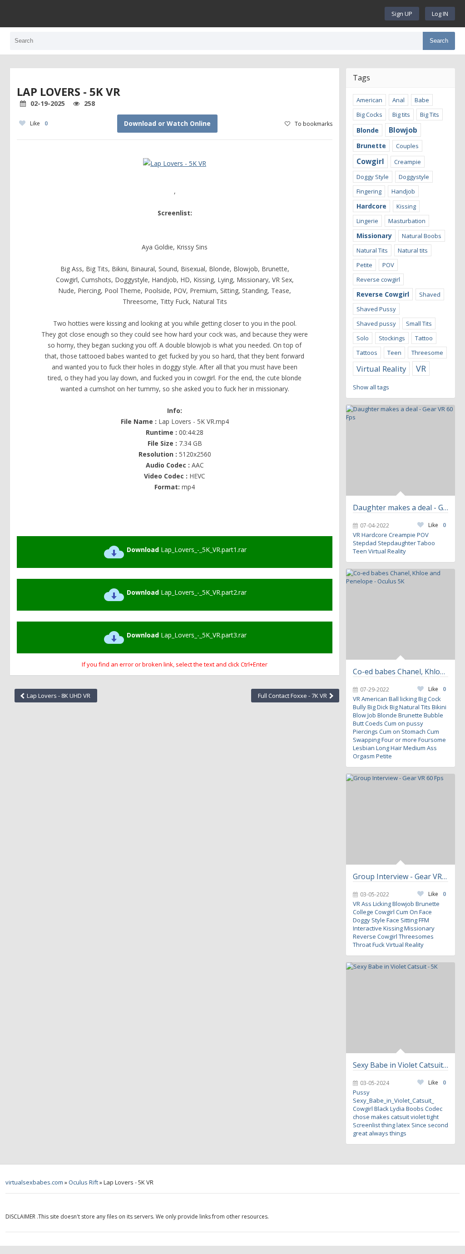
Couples (407, 146)
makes (380, 1117)
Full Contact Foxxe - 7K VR (293, 696)
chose (361, 1117)
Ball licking (403, 699)
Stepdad (364, 543)
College (363, 912)
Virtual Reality (381, 368)
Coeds (374, 723)
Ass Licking (376, 904)
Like (39, 123)
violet (418, 1117)
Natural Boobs (421, 236)
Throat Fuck (369, 944)
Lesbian (364, 748)
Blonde (367, 130)
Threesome (427, 352)
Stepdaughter (397, 543)
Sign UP (401, 14)
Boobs (415, 1109)
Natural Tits (372, 250)
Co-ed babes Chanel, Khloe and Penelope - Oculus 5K (400, 672)
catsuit (400, 1117)
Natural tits (413, 250)
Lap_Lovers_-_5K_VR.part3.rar (187, 635)
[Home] (200, 13)
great (360, 1133)
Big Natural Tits (410, 707)
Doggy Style (372, 177)
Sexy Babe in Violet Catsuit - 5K (400, 1065)
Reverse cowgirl (378, 279)
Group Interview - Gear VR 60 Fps (400, 876)
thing (388, 1125)
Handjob (403, 191)
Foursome (432, 740)
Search (439, 40)
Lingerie (367, 221)
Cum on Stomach (402, 731)
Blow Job (364, 715)
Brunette (371, 145)
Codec (433, 1109)
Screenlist (366, 1125)
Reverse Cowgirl (382, 294)
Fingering (368, 191)
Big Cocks (369, 114)
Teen (394, 352)
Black (381, 1109)
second (438, 1125)
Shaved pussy (376, 323)
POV (388, 265)
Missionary (374, 235)
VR (421, 368)
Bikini (439, 707)
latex (403, 1125)
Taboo (426, 543)
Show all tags (371, 387)
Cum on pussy (403, 723)
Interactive (367, 928)
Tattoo (424, 338)
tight (433, 1117)
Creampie (407, 162)
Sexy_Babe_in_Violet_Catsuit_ (393, 1100)
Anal (398, 100)
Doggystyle (414, 177)
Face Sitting (401, 920)
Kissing (406, 206)
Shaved (429, 294)
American (369, 100)
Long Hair (389, 748)
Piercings (365, 731)
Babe (422, 100)
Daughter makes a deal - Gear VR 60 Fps (400, 508)
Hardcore (371, 206)
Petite (364, 265)
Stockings (392, 338)
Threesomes (416, 936)
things (398, 1133)
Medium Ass (420, 748)
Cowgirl (370, 161)
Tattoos (366, 352)
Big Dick (377, 707)
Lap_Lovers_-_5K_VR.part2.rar (187, 592)
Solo (362, 338)
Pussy (361, 1092)
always (378, 1133)
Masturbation (406, 221)
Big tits (401, 114)
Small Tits (419, 323)
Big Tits (429, 114)
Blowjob (403, 130)
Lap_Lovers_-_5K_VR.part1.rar (187, 549)
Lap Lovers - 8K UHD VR (57, 696)
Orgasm (364, 756)
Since (418, 1125)
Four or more (399, 740)
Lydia (397, 1109)
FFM (424, 920)
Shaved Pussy (376, 309)
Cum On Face (414, 912)
